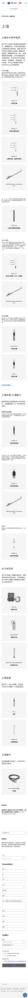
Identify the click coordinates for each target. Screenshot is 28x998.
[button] (25, 995)
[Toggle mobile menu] (3, 3)
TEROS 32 (14, 553)
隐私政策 (20, 991)
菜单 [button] (5, 984)
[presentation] (11, 3)
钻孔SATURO (14, 634)
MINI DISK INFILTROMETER (14, 662)
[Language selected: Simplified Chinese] (20, 3)
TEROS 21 (14, 483)
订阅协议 (3, 991)
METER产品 (5, 16)
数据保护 (9, 989)
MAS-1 (14, 374)
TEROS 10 (14, 100)
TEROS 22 (14, 440)
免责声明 (22, 989)
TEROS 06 (14, 739)
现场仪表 (12, 16)
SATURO (14, 607)
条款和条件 (16, 989)
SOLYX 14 (14, 273)
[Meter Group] (11, 3)
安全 (8, 991)
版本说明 (3, 989)
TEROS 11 (14, 128)
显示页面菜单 (14, 8)
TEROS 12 (14, 156)
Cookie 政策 (13, 991)
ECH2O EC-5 (14, 346)
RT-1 (14, 711)
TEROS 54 (14, 225)
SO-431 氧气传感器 (14, 788)
